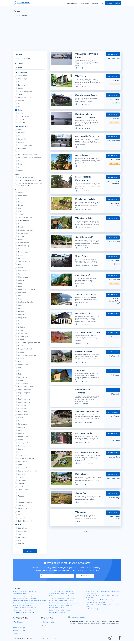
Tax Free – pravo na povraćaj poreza (24, 612)
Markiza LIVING (54, 605)
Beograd (95, 265)
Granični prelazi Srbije (19, 593)
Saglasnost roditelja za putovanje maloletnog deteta (29, 601)
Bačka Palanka (88, 191)
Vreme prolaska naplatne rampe (23, 596)
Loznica (89, 209)
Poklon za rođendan (66, 605)
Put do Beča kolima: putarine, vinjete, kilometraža (64, 603)
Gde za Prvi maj (70, 593)
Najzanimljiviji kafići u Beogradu (96, 602)
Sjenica (86, 403)
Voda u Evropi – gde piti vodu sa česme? (62, 598)
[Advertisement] (67, 35)
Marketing (16, 633)
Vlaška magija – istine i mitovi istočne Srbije (100, 600)
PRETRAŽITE (29, 551)
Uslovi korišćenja (19, 630)
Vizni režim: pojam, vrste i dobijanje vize (61, 591)
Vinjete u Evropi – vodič (56, 593)
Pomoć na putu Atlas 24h (20, 591)
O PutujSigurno (18, 622)
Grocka (89, 324)
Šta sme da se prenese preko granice (24, 598)
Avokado (54, 639)
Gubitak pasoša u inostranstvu (22, 610)
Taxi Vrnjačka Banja (92, 609)
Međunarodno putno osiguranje (22, 605)
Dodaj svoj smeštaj (113, 3)
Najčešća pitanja (19, 628)
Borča (78, 521)
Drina (95, 286)
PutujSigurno (17, 15)
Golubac (89, 248)
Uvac (84, 68)
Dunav (89, 128)
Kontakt (15, 625)
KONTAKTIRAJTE (113, 54)
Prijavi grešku (45, 625)
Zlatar (85, 381)
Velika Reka (90, 484)
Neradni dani (33, 591)
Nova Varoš (86, 104)
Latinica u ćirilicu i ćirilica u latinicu (59, 610)
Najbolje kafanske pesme (57, 608)
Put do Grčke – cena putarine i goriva (60, 601)
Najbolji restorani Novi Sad (57, 612)
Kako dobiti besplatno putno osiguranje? (25, 608)
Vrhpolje (89, 422)
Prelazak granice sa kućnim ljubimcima (61, 596)
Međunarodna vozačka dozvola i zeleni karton (27, 603)
